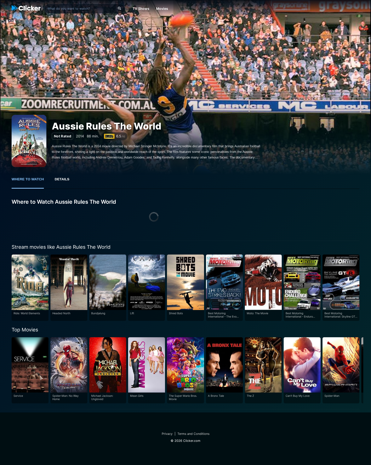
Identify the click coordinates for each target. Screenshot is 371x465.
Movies (162, 9)
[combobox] (84, 9)
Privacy (167, 434)
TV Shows (141, 9)
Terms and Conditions (193, 434)
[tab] (30, 181)
